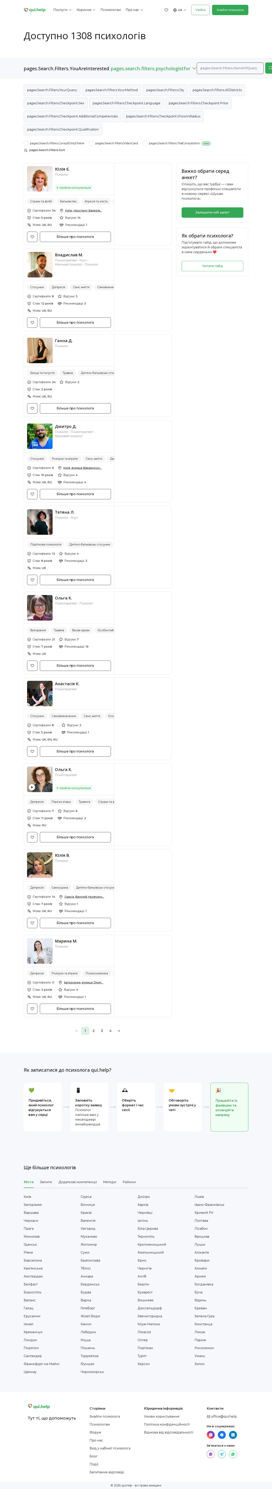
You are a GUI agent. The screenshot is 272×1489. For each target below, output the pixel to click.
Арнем (200, 1276)
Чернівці (145, 1213)
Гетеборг (88, 1308)
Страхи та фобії (41, 201)
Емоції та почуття (42, 373)
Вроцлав (202, 1236)
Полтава (201, 1221)
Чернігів (145, 1268)
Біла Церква (148, 1228)
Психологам (100, 1424)
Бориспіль (32, 1292)
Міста (29, 1182)
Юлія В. (62, 855)
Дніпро (144, 1197)
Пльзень (88, 1348)
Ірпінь (143, 1221)
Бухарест (145, 1292)
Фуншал (87, 1364)
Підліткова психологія (45, 544)
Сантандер (33, 1356)
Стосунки (37, 287)
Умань (200, 1356)
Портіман (145, 1348)
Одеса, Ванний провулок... (84, 897)
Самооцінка (60, 887)
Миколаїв (32, 1236)
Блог (94, 1456)
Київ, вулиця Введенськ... (82, 468)
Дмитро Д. (66, 426)
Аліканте (202, 1252)
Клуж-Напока (149, 1324)
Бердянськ (90, 1284)
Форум (95, 1432)
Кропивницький (152, 1244)
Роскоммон (204, 1348)
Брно (142, 1260)
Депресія (58, 287)
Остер (143, 1340)
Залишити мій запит (212, 212)
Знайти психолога (230, 10)
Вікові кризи (81, 630)
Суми (85, 1252)
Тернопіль (146, 1236)
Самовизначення (109, 287)
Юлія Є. (62, 169)
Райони (129, 1182)
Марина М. (66, 941)
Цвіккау (30, 1372)
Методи (109, 1182)
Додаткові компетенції (78, 1182)
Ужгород (88, 1228)
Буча (199, 1292)
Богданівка (204, 1284)
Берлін (143, 1284)
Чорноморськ (92, 1372)
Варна (86, 1300)
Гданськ (30, 1244)
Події (94, 1464)
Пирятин (31, 1348)
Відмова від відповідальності (168, 1432)
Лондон (30, 1340)
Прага (29, 1228)
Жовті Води (90, 1316)
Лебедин (88, 1332)
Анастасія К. (67, 683)
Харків (143, 1205)
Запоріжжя (33, 1205)
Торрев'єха (89, 1356)
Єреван (201, 1308)
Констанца (203, 1324)
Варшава (31, 1213)
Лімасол (144, 1332)
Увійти (200, 10)
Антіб (142, 1276)
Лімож (200, 1332)
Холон (200, 1364)
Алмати (201, 1268)
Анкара (87, 1276)
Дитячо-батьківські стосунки (101, 373)
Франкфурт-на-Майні (41, 1364)
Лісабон (201, 1228)
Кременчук (33, 1332)
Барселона (33, 1260)
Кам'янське (33, 1268)
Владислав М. (69, 255)
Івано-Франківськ (209, 1205)
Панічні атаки (61, 802)
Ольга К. (63, 598)
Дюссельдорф (150, 1308)
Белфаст (31, 1284)
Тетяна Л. (64, 512)
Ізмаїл (28, 1324)
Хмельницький (151, 1252)
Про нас (96, 1440)
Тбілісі (86, 1268)
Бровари (202, 1260)
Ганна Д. (64, 340)
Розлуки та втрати (65, 459)
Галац (28, 1308)
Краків (86, 1213)
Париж (200, 1340)
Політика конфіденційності (167, 1424)
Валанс (30, 1300)
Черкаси (31, 1221)
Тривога (84, 802)
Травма (68, 373)
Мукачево (89, 1236)
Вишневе (146, 1300)
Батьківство (68, 201)
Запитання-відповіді (107, 1472)
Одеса (86, 1197)
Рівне (28, 1252)
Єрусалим (32, 1316)
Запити (46, 1182)
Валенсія (88, 1221)
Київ (27, 1197)
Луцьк (200, 1244)
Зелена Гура (204, 1316)
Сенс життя (81, 287)
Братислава (90, 1260)
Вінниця (88, 1205)
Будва (86, 1292)
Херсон (144, 1364)
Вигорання (38, 630)
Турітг (142, 1356)
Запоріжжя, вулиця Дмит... (83, 982)
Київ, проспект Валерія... (83, 210)
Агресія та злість (96, 201)
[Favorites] (166, 10)
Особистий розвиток (113, 630)
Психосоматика (97, 973)
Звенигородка (150, 1316)
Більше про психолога (75, 237)
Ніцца (86, 1340)
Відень (200, 1300)
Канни (86, 1324)
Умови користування (161, 1416)
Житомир (89, 1244)
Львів (199, 1197)
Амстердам (33, 1276)
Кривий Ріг (204, 1213)
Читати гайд (212, 266)
